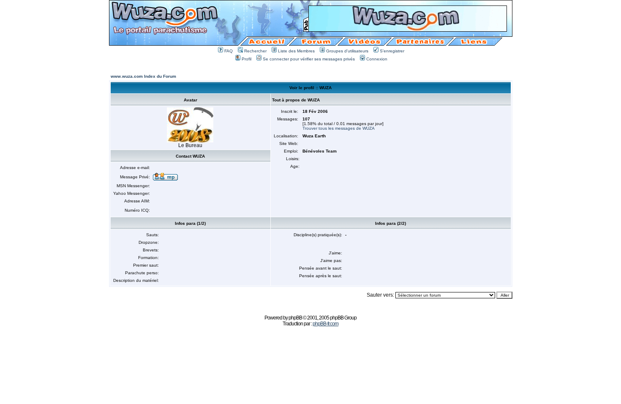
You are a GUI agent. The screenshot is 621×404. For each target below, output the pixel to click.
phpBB (295, 318)
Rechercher (255, 51)
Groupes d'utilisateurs (347, 51)
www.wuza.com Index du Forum (143, 76)
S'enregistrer (392, 51)
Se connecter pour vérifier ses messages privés (309, 59)
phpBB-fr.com (325, 324)
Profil (246, 59)
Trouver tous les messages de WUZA (338, 128)
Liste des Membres (296, 51)
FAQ (228, 51)
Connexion (376, 59)
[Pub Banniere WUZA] (408, 29)
